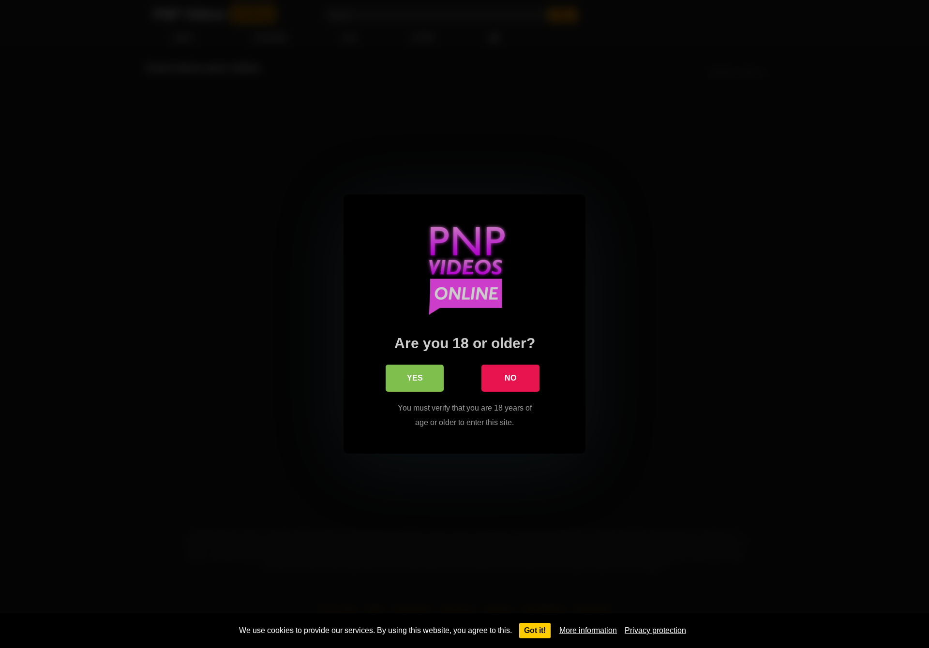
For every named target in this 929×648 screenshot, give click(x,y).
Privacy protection (655, 630)
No (510, 378)
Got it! (535, 630)
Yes (415, 378)
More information (588, 630)
